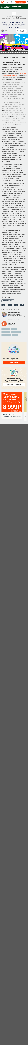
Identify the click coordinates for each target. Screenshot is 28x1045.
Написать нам (7, 300)
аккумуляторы (16, 331)
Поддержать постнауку (14, 384)
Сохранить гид (14, 362)
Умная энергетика (11, 358)
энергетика (6, 331)
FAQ (14, 13)
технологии (12, 323)
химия (14, 329)
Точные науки (6, 334)
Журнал (15, 334)
